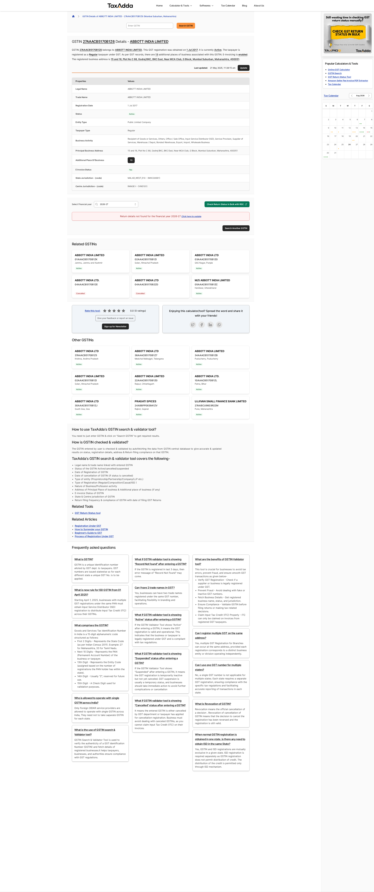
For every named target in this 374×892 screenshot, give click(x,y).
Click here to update (191, 216)
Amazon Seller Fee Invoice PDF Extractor (348, 80)
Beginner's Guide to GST (88, 532)
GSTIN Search (335, 73)
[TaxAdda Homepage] (120, 5)
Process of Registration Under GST (94, 536)
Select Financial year (82, 204)
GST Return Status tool (88, 512)
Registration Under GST (88, 525)
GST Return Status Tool (339, 77)
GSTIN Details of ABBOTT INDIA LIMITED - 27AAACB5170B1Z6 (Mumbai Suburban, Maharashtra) (129, 16)
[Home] (73, 16)
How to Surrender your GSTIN (91, 529)
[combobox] (149, 26)
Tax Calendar (334, 84)
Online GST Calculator (339, 69)
